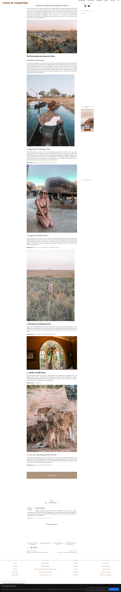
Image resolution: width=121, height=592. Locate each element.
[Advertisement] (52, 488)
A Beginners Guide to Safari (45, 543)
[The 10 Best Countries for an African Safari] (33, 534)
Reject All (103, 589)
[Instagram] (48, 503)
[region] (60, 588)
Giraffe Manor (38, 383)
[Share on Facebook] (31, 547)
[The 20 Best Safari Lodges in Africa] (58, 534)
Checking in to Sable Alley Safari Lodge (45, 162)
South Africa (34, 10)
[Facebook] (55, 503)
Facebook (48, 518)
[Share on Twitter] (33, 547)
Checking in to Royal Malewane (43, 465)
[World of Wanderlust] (15, 3)
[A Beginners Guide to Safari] (45, 534)
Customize (92, 589)
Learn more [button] (21, 583)
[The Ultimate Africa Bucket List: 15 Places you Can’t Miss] (71, 534)
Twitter (36, 518)
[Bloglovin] (57, 503)
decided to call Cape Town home (63, 14)
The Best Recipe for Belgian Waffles (37, 551)
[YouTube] (53, 503)
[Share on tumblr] (37, 547)
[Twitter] (46, 503)
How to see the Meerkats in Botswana (45, 334)
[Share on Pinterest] (35, 547)
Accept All (114, 589)
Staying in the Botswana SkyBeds (67, 551)
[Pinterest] (50, 503)
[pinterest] (85, 6)
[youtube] (89, 6)
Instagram (42, 518)
